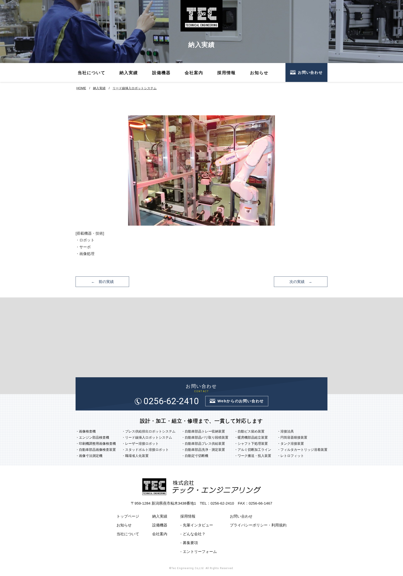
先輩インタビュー (198, 525)
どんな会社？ (194, 534)
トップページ (127, 516)
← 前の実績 (102, 282)
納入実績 (128, 72)
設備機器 (161, 72)
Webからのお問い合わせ (240, 401)
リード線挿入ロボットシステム (135, 88)
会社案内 (194, 72)
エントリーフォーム (200, 552)
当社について (91, 72)
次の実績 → (300, 282)
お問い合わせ (310, 72)
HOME (81, 88)
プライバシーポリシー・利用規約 (258, 525)
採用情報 (226, 72)
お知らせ (259, 72)
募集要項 (190, 543)
